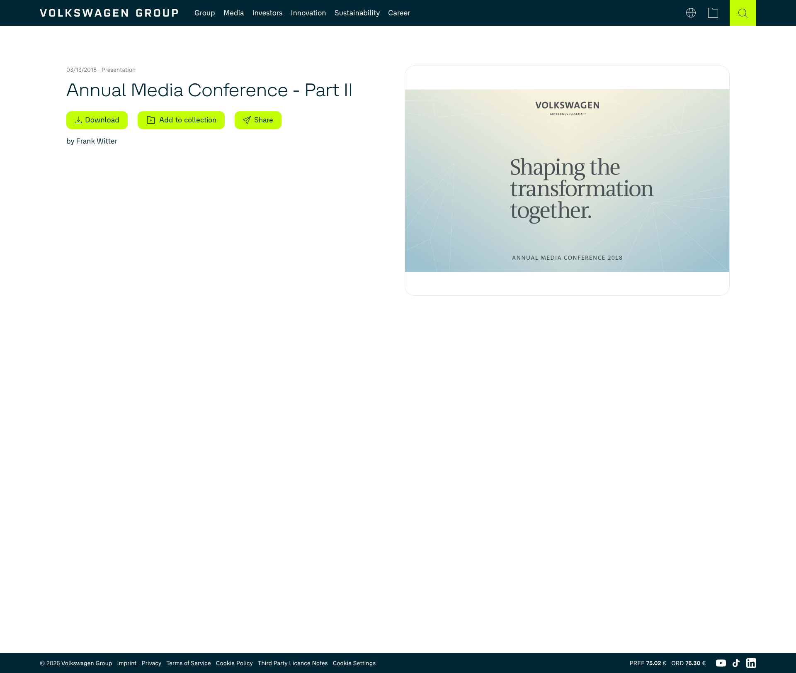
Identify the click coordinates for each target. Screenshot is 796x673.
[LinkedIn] (751, 663)
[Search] (743, 13)
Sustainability (357, 12)
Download (102, 119)
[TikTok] (736, 663)
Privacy (152, 663)
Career (399, 12)
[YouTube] (721, 663)
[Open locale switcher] (690, 13)
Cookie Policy (234, 663)
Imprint (126, 663)
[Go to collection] (713, 13)
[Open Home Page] (109, 13)
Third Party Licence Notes (293, 663)
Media (233, 12)
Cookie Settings (354, 663)
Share (263, 119)
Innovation (308, 12)
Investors (267, 12)
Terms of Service (188, 663)
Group (204, 12)
